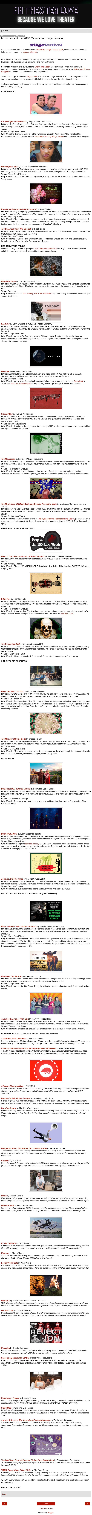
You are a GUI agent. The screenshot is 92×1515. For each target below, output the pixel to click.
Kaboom (5, 1253)
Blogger (50, 1512)
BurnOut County (8, 1108)
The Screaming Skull (10, 644)
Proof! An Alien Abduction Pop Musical (18, 209)
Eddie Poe (6, 599)
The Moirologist (8, 459)
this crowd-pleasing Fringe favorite (49, 136)
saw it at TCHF (67, 614)
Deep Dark (78, 381)
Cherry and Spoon (42, 67)
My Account (32, 77)
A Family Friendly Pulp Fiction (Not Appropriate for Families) (28, 1048)
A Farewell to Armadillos (12, 1086)
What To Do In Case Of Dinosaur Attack (19, 926)
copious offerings (30, 52)
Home (46, 1504)
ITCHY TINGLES (8, 1243)
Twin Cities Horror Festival (45, 249)
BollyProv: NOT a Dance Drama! (15, 789)
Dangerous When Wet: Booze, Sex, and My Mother (24, 1148)
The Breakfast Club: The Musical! (16, 229)
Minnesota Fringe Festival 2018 (49, 50)
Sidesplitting (7, 414)
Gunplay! (5, 1161)
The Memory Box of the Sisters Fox (37, 294)
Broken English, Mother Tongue (15, 1098)
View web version (46, 1508)
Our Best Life (7, 1310)
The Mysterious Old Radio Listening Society (56, 519)
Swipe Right (6, 1408)
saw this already (32, 844)
